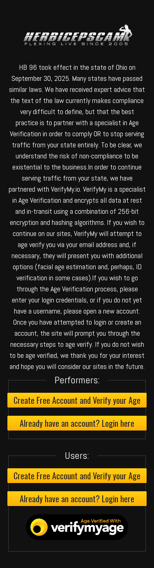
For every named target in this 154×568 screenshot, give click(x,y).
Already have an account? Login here (77, 423)
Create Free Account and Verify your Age (77, 400)
